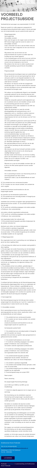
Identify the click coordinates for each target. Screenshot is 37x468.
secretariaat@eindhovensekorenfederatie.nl (14, 448)
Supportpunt (10, 463)
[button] (17, 1)
